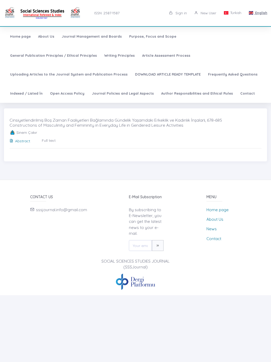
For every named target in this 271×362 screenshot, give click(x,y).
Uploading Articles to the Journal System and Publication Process (69, 74)
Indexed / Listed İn (26, 93)
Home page (20, 36)
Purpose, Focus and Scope (152, 36)
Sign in (180, 13)
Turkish (235, 13)
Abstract (22, 141)
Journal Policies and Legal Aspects (123, 93)
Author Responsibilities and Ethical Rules (197, 93)
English (260, 13)
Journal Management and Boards (92, 36)
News (211, 228)
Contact (247, 93)
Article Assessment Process (166, 55)
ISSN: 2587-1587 (107, 13)
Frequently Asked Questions (233, 74)
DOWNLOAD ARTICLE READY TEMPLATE (168, 74)
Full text (49, 140)
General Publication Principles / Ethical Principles (53, 55)
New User (208, 13)
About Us (46, 36)
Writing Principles (119, 55)
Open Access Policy (67, 93)
